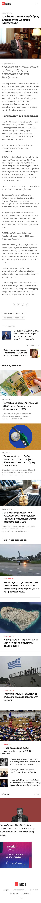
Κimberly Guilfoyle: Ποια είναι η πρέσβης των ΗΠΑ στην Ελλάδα (23, 771)
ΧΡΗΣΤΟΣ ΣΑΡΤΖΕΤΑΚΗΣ (13, 318)
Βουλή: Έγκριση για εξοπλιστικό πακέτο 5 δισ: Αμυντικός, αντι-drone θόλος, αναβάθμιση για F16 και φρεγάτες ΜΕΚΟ (21, 587)
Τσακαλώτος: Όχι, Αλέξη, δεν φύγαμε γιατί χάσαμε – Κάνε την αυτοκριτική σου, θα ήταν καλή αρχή (17, 830)
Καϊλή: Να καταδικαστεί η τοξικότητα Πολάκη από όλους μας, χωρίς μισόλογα (15, 353)
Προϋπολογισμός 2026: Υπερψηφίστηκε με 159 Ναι (18, 749)
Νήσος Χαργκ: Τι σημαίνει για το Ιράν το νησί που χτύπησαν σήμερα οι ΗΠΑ (21, 642)
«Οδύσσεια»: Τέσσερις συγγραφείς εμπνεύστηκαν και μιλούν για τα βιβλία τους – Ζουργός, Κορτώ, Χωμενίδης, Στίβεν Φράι (25, 762)
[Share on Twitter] (18, 305)
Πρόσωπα (33, 890)
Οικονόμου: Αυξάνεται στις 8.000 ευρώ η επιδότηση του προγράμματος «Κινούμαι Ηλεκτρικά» (26, 335)
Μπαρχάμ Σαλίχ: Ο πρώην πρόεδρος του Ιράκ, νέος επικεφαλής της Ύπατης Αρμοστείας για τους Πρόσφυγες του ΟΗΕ (25, 782)
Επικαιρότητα (7, 13)
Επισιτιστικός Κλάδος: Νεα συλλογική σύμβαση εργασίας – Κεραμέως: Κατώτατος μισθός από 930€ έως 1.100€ (20, 517)
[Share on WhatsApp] (22, 305)
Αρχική (6, 890)
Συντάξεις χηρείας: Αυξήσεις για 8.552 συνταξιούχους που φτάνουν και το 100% (20, 406)
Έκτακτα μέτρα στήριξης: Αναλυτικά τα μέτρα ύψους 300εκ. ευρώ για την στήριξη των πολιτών (19, 461)
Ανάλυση (7, 744)
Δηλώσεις (26, 893)
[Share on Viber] (26, 305)
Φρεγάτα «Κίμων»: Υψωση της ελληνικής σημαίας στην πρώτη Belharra (21, 697)
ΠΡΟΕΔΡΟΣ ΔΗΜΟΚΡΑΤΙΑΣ (14, 314)
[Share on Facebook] (14, 305)
